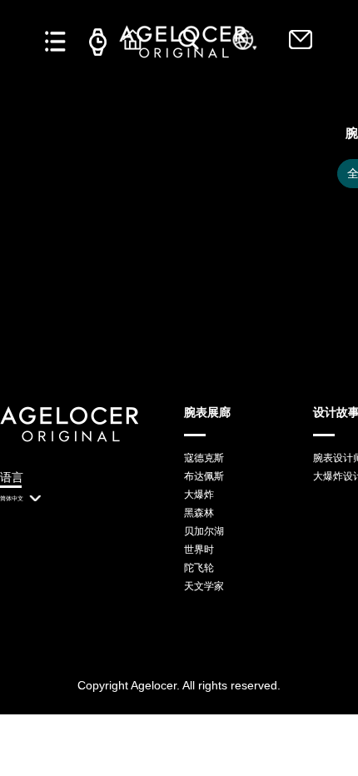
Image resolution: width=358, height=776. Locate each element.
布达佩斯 (204, 476)
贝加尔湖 (204, 531)
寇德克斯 (204, 458)
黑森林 (199, 513)
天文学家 (204, 586)
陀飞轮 (199, 568)
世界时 (199, 549)
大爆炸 (199, 494)
